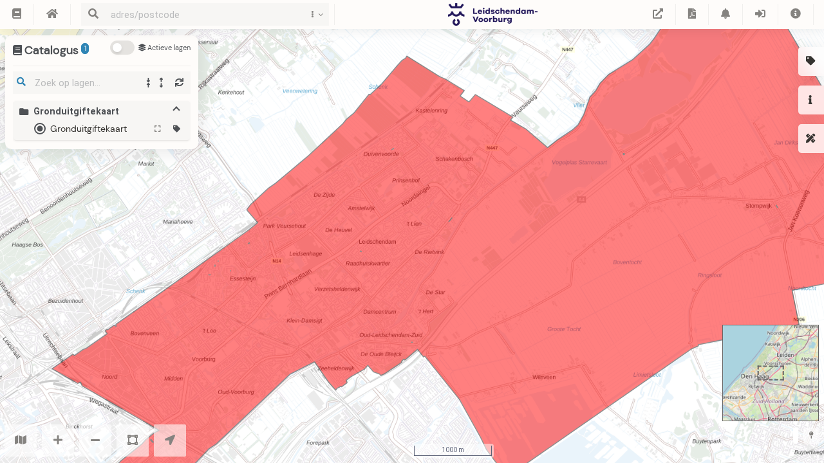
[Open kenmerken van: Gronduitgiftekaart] (177, 129)
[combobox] (202, 14)
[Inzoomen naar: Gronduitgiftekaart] (158, 129)
